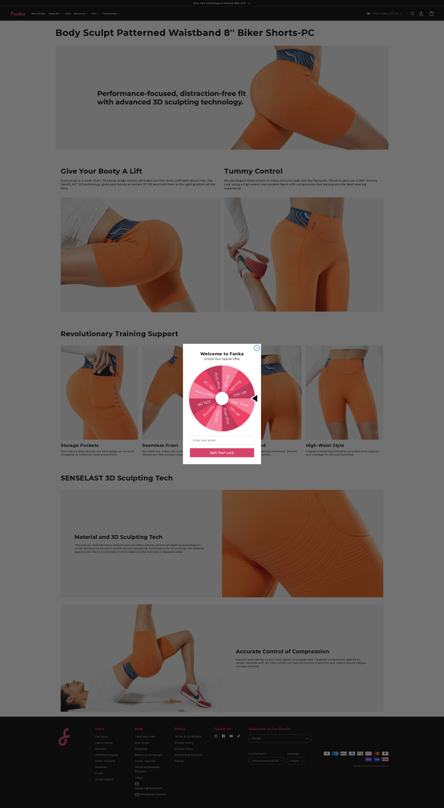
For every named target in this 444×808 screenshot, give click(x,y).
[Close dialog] (257, 348)
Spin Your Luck (222, 453)
